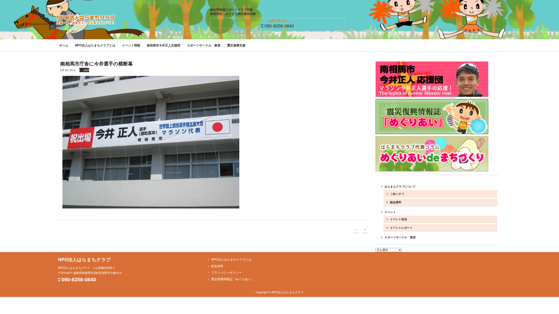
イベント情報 (131, 45)
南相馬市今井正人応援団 (163, 45)
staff (86, 70)
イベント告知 (398, 219)
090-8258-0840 (279, 25)
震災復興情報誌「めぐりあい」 (232, 279)
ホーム (63, 45)
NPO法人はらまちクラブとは (95, 45)
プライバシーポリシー (226, 272)
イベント (390, 212)
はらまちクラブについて (400, 186)
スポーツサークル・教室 (204, 45)
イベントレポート (401, 227)
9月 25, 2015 (68, 70)
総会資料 (395, 202)
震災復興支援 (236, 45)
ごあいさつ (397, 193)
